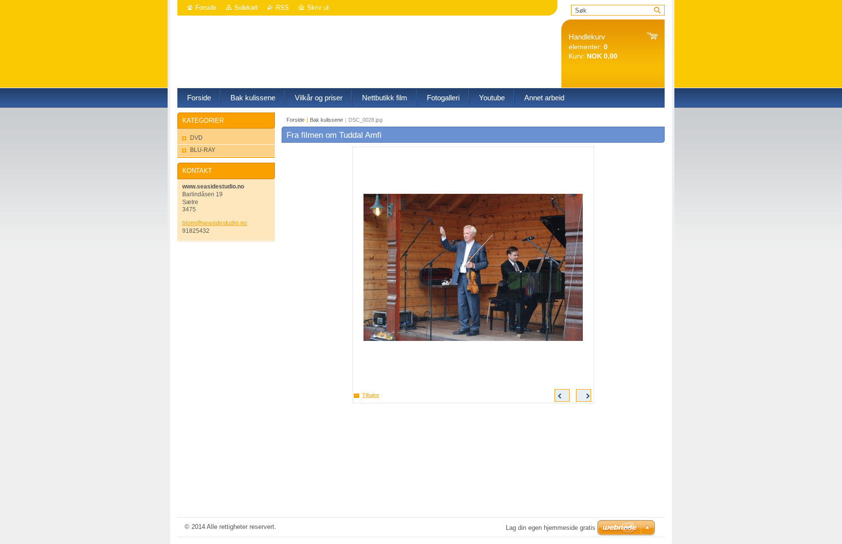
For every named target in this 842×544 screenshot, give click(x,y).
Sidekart (246, 7)
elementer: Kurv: (593, 46)
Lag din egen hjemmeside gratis (550, 527)
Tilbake (370, 395)
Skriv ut (318, 7)
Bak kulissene (326, 120)
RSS (282, 7)
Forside (205, 7)
